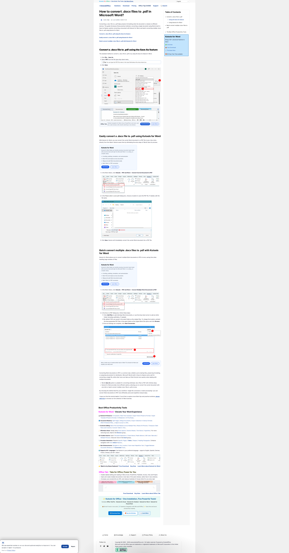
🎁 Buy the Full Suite (130, 513)
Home (106, 535)
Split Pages (116, 420)
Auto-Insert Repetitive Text (136, 445)
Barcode (154, 435)
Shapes (135, 440)
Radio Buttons (140, 435)
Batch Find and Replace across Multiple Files (123, 425)
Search (164, 6)
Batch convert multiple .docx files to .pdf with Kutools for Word (117, 41)
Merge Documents (125, 420)
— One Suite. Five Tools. (116, 1)
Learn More (155, 123)
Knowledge (119, 535)
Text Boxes (140, 430)
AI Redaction (121, 417)
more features (116, 442)
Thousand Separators (120, 435)
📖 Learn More (144, 513)
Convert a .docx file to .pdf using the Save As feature (114, 34)
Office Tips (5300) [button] (145, 6)
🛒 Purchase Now (170, 50)
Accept (65, 546)
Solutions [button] (117, 6)
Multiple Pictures (105, 437)
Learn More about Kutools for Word (149, 466)
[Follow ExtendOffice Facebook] (100, 545)
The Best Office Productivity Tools (176, 32)
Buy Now (133, 466)
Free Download (145, 123)
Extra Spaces (122, 430)
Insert (125, 437)
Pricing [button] (134, 6)
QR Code (148, 435)
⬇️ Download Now (115, 513)
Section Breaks (131, 430)
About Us (163, 535)
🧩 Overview (168, 44)
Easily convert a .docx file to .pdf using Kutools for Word (115, 37)
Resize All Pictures (142, 425)
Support (155, 6)
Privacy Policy (148, 535)
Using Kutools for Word (175, 22)
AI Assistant (116, 415)
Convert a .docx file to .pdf (174, 17)
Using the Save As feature (176, 19)
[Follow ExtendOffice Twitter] (104, 545)
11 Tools (119, 447)
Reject (73, 546)
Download (126, 6)
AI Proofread (129, 417)
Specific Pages (122, 440)
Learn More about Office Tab (151, 493)
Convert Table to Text (119, 427)
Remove (119, 432)
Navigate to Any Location (120, 445)
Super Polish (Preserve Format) (142, 415)
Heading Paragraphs (144, 440)
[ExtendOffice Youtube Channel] (107, 545)
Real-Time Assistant (126, 415)
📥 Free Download (170, 47)
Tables (130, 440)
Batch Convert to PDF (122, 422)
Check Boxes (131, 435)
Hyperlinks (147, 430)
